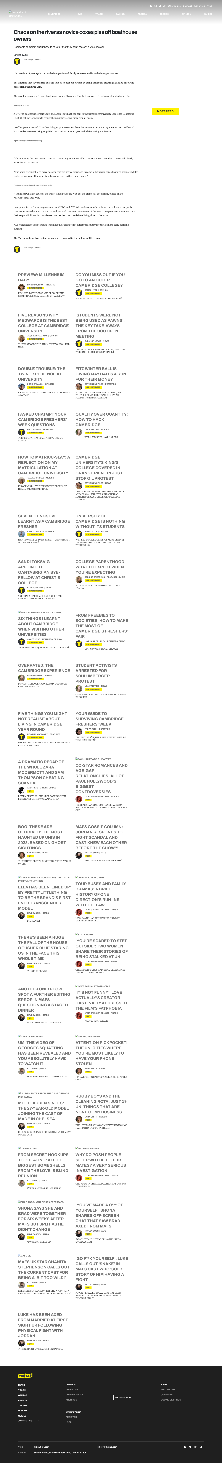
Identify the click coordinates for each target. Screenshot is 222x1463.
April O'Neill (34, 531)
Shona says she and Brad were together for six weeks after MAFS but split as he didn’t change (42, 1219)
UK (30, 791)
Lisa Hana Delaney (95, 641)
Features (110, 384)
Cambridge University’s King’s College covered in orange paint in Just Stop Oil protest (99, 467)
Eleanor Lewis (93, 341)
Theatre (50, 285)
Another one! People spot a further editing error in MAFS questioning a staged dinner (44, 999)
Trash (99, 14)
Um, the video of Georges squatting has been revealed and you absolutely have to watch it (44, 1053)
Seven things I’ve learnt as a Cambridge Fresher (44, 521)
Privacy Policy (75, 1395)
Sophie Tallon (35, 384)
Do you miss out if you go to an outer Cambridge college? (100, 280)
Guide (121, 577)
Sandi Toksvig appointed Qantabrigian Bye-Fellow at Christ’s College (39, 572)
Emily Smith (33, 853)
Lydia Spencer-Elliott (97, 797)
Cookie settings (171, 1400)
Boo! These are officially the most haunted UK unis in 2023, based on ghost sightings (42, 837)
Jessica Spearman (37, 336)
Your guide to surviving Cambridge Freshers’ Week (100, 718)
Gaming (120, 14)
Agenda (142, 14)
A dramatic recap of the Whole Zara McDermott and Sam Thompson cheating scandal (41, 772)
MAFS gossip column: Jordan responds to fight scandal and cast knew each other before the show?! (101, 837)
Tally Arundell (35, 478)
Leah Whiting (92, 430)
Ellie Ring (32, 1069)
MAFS (103, 853)
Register (71, 1417)
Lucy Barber (34, 430)
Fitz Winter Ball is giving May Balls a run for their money (101, 374)
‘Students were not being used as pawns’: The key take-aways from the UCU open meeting (100, 325)
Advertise (199, 6)
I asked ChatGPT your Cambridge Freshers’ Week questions (42, 419)
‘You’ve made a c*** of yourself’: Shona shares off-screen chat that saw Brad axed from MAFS (99, 1215)
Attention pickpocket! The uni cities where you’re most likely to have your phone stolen (101, 1053)
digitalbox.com (41, 1447)
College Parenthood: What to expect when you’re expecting (101, 567)
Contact (187, 6)
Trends (164, 14)
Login (69, 1422)
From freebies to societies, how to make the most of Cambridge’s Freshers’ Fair (102, 626)
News (79, 14)
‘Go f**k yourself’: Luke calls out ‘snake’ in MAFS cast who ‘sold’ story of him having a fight (102, 1269)
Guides (208, 14)
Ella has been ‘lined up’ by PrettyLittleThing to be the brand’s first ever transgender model (44, 897)
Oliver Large (28, 59)
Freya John (91, 729)
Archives (71, 1400)
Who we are (174, 6)
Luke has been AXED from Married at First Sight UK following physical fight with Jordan (43, 1325)
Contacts (167, 1395)
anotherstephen (37, 788)
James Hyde (91, 290)
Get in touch (123, 1397)
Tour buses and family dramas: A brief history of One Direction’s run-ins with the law (101, 894)
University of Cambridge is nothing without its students (100, 521)
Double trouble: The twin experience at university (41, 374)
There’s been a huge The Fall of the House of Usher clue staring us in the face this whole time (43, 948)
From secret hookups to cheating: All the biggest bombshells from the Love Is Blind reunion (43, 1165)
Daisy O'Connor (35, 285)
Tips (209, 6)
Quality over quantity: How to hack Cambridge (102, 419)
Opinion (186, 14)
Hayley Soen (92, 853)
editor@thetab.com (107, 1447)
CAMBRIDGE (35, 288)
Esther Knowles (94, 384)
